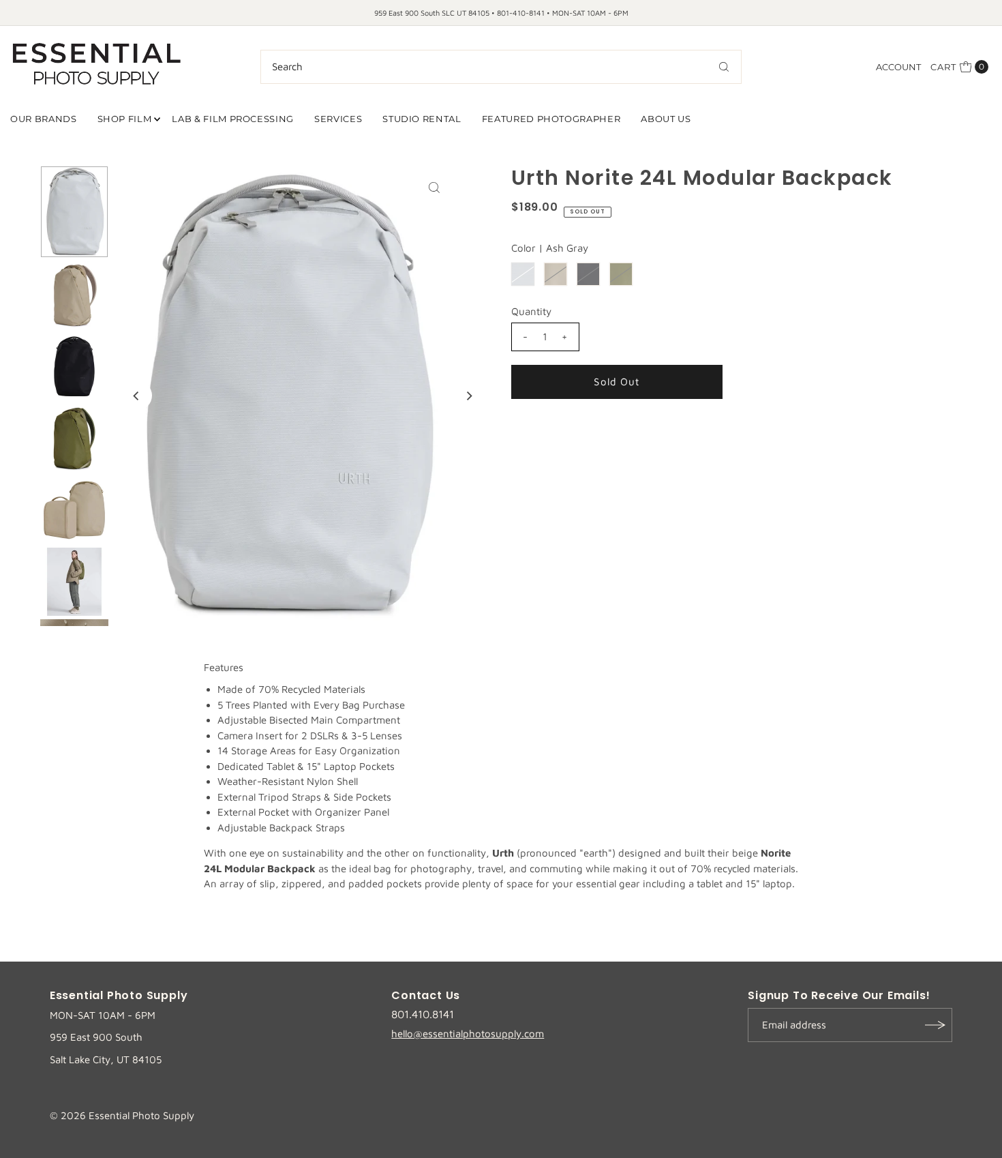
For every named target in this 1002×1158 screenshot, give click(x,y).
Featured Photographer (551, 118)
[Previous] (137, 396)
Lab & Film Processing (233, 118)
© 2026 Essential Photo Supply (122, 1115)
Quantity (531, 311)
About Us (665, 118)
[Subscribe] (935, 1025)
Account (898, 66)
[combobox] (500, 67)
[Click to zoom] (434, 188)
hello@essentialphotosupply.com (467, 1033)
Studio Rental (421, 118)
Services (338, 118)
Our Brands (43, 118)
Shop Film (124, 118)
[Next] (469, 396)
